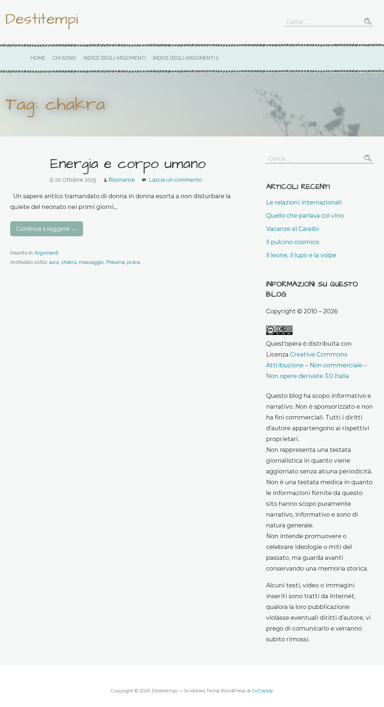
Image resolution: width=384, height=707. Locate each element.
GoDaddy (262, 691)
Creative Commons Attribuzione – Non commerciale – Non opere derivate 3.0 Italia (316, 365)
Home (38, 58)
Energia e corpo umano (128, 164)
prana (133, 262)
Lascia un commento (175, 180)
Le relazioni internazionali (304, 202)
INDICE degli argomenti (114, 58)
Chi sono (64, 58)
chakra (68, 262)
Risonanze (122, 180)
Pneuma (115, 262)
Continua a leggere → (46, 228)
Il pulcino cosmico (292, 242)
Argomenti (46, 253)
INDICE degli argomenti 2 (186, 58)
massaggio (91, 262)
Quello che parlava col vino (305, 215)
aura (54, 262)
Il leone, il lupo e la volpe (301, 255)
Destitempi (41, 19)
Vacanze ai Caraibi (292, 228)
